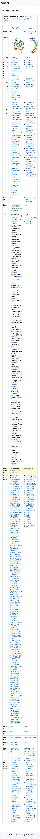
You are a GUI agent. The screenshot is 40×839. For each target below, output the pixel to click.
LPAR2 (12, 589)
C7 (10, 470)
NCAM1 (12, 604)
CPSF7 (12, 518)
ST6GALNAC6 (14, 672)
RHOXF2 (19, 653)
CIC (16, 512)
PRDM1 (12, 631)
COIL (16, 516)
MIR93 (32, 509)
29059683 (14, 227)
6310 (11, 726)
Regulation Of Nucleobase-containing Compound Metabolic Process (15, 769)
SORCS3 (19, 666)
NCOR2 (12, 606)
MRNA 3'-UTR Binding (30, 82)
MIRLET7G (27, 523)
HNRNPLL (18, 564)
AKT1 (16, 483)
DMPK (12, 529)
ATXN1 (16, 27)
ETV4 (11, 543)
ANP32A (18, 485)
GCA (11, 556)
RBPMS (12, 651)
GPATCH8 (18, 558)
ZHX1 (17, 716)
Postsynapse (15, 75)
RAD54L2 (18, 644)
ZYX (20, 723)
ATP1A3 (12, 490)
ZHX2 (11, 717)
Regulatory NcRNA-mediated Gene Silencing (31, 784)
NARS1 (17, 602)
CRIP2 (12, 520)
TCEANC (12, 683)
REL (15, 653)
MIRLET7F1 (27, 520)
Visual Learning (16, 136)
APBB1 (12, 487)
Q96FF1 (17, 744)
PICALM (12, 620)
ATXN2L (12, 494)
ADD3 (16, 481)
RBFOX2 (12, 650)
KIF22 (18, 578)
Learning (14, 128)
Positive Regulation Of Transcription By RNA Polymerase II (16, 163)
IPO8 (11, 573)
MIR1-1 (26, 479)
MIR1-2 (31, 479)
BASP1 (12, 496)
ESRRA (16, 542)
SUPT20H (13, 677)
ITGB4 (18, 573)
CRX (18, 520)
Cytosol (13, 64)
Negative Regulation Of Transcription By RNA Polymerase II (16, 106)
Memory (13, 130)
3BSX (29, 752)
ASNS (17, 488)
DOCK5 (12, 531)
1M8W (29, 748)
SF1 (20, 659)
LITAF (15, 587)
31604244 (15, 373)
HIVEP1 (12, 564)
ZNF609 (17, 719)
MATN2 (18, 593)
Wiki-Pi (5, 3)
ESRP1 (12, 542)
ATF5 (20, 488)
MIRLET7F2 (27, 521)
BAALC (17, 494)
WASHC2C (18, 706)
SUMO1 (17, 675)
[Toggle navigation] (36, 3)
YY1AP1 (12, 712)
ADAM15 (17, 479)
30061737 (14, 221)
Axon (27, 68)
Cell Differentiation (30, 125)
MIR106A (27, 481)
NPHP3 (12, 609)
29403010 (14, 386)
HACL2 (12, 562)
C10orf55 (12, 503)
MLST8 (12, 598)
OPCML (12, 615)
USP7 (19, 703)
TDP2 (11, 684)
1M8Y (25, 750)
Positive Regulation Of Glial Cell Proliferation (15, 191)
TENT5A (16, 684)
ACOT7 (12, 479)
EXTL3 (15, 543)
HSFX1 (12, 567)
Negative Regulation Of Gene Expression (31, 806)
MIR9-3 (31, 507)
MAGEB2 (19, 591)
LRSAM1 (16, 589)
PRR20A (17, 631)
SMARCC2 (13, 666)
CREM (16, 518)
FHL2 (18, 549)
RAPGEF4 (13, 648)
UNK (11, 703)
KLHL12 (16, 580)
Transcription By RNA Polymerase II (16, 119)
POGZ (11, 626)
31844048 (14, 337)
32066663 (14, 269)
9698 (25, 726)
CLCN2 (17, 514)
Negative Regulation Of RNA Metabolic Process (15, 816)
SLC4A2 (18, 662)
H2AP (16, 560)
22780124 (14, 273)
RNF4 (20, 655)
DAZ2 (11, 523)
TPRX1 (12, 692)
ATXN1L (12, 492)
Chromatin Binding (14, 82)
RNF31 (16, 655)
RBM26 (17, 650)
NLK (20, 607)
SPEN (15, 668)
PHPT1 (12, 618)
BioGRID (15, 19)
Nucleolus (14, 61)
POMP (12, 628)
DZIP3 (16, 531)
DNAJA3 (16, 529)
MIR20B (31, 499)
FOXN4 (12, 553)
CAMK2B (17, 505)
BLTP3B (17, 499)
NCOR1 (17, 604)
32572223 (14, 298)
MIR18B (30, 490)
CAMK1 (12, 505)
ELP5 (11, 538)
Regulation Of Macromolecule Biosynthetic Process (16, 792)
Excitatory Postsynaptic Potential (15, 185)
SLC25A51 (13, 662)
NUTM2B (12, 613)
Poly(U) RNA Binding (15, 89)
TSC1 (15, 695)
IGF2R (12, 571)
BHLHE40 (17, 498)
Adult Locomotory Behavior (16, 133)
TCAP (16, 681)
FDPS (15, 549)
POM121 (16, 626)
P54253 (12, 744)
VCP (11, 705)
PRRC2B (18, 637)
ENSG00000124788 (15, 737)
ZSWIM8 (12, 723)
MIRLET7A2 (27, 512)
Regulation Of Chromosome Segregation (30, 145)
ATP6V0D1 (18, 490)
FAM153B (12, 545)
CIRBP (20, 512)
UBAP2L (16, 697)
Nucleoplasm (15, 59)
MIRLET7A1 (32, 510)
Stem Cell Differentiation (30, 136)
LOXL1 (19, 587)
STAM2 (16, 673)
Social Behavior (16, 137)
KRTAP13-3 (13, 585)
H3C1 (20, 560)
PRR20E (17, 635)
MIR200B (27, 498)
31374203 (14, 245)
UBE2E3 (12, 699)
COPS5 (31, 477)
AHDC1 (12, 483)
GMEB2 (12, 558)
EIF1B (16, 534)
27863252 (19, 287)
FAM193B (12, 547)
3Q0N (29, 753)
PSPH (16, 639)
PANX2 (12, 617)
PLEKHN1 (13, 624)
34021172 (14, 458)
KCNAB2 (12, 576)
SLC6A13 (17, 664)
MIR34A (31, 505)
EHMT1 (17, 532)
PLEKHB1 (19, 622)
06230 (26, 732)
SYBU (11, 679)
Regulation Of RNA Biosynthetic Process (16, 782)
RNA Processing (16, 123)
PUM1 (30, 27)
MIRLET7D (27, 516)
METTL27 (19, 596)
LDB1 (11, 587)
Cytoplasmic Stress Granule (30, 65)
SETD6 (16, 659)
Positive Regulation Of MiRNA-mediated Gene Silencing (31, 173)
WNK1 (11, 708)
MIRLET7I (27, 525)
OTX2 (16, 615)
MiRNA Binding (30, 86)
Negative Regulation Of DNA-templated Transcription (16, 155)
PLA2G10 (12, 622)
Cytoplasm (14, 62)
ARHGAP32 (18, 487)
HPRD (27, 19)
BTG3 (16, 501)
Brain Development (15, 125)
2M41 (15, 748)
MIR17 (26, 490)
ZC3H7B (17, 714)
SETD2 (12, 659)
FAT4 (11, 549)
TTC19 (20, 695)
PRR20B (12, 633)
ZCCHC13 (13, 716)
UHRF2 (17, 701)
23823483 (15, 359)
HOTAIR (12, 565)
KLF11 (12, 580)
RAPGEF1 (16, 646)
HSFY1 (16, 567)
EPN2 (17, 540)
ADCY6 (12, 481)
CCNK (18, 507)
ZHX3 (15, 717)
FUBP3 (16, 553)
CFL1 (18, 510)
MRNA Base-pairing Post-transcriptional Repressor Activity (30, 791)
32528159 (14, 232)
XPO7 (16, 472)
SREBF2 (18, 670)
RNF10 (12, 655)
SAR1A (12, 657)
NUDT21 (12, 611)
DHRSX (16, 525)
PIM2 (16, 620)
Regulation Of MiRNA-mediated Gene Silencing (31, 150)
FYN (20, 553)
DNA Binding (15, 79)
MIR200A (32, 496)
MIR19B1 (33, 494)
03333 (11, 732)
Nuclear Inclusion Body (16, 72)
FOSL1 (16, 551)
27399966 (14, 432)
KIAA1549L (13, 578)
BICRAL (12, 499)
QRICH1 (12, 642)
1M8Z (29, 750)
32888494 (14, 342)
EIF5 (35, 477)
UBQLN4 (12, 701)
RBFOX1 (19, 648)
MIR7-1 (26, 507)
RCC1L (17, 651)
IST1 (14, 573)
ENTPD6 (12, 540)
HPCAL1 (17, 565)
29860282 (14, 263)
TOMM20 (17, 688)
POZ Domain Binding (15, 93)
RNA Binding (15, 84)
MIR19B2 (27, 496)
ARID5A (12, 488)
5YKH (29, 755)
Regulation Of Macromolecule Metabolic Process (16, 807)
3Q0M (26, 753)
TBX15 (12, 681)
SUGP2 (12, 675)
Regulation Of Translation (30, 103)
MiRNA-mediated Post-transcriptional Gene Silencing (31, 763)
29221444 (14, 258)
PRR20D (12, 635)
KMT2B (16, 582)
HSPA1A (17, 569)
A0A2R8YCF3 (14, 743)
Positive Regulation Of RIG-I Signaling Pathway (30, 165)
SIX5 (16, 661)
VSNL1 (15, 705)
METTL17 (12, 596)
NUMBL (17, 611)
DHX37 (12, 527)
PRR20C (17, 633)
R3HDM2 (12, 644)
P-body (28, 57)
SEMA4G (17, 657)
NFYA (16, 606)
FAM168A (19, 545)
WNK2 (16, 708)
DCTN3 (12, 525)
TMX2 (17, 686)
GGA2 (19, 556)
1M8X (33, 748)
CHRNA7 (12, 512)
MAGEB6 (12, 593)
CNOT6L (14, 470)
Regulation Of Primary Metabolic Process (15, 800)
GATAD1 (17, 554)
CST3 (15, 521)
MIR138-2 (33, 485)
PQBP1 (17, 629)
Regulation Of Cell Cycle (30, 140)
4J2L (18, 750)
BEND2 (12, 498)
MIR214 (30, 501)
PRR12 (32, 525)
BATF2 (16, 496)
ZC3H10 (12, 714)
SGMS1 (12, 661)
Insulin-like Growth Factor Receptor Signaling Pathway (15, 172)
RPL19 (12, 472)
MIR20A (26, 499)
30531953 (14, 284)
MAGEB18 (13, 591)
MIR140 (26, 487)
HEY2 (16, 562)
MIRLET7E (27, 518)
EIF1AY (12, 534)
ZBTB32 (17, 712)
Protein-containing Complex (16, 69)
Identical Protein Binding (16, 98)
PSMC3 (12, 639)
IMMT (18, 571)
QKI (20, 640)
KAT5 (11, 575)
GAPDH (12, 554)
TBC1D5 (16, 679)
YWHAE (12, 710)
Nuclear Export (15, 181)
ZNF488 (12, 719)
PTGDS (12, 640)
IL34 (15, 571)
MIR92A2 (27, 509)
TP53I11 (15, 690)
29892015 (14, 223)
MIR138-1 (27, 485)
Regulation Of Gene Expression (16, 787)
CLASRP (12, 514)
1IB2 (25, 748)
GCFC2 (15, 556)
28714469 (14, 434)
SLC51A (12, 664)
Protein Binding (16, 86)
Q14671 (26, 743)
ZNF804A (12, 721)
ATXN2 (17, 492)
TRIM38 (17, 694)
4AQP (11, 750)
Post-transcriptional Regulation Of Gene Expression (31, 114)
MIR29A (30, 503)
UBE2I (17, 699)
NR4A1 (16, 609)
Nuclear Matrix (15, 66)
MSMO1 (16, 598)
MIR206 (32, 498)
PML (17, 624)
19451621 (14, 218)
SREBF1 (12, 670)
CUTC (19, 521)
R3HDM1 (17, 642)
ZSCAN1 (18, 721)
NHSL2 (12, 607)
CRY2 (11, 521)
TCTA (17, 683)
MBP (11, 595)
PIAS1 (16, 618)
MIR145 (26, 488)
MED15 (15, 595)
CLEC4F (12, 516)
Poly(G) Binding (16, 95)
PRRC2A (12, 637)
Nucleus (13, 57)
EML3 (15, 538)
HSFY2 (12, 569)
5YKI (33, 755)
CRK (15, 520)
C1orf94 (17, 503)
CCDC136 (12, 507)
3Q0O (33, 753)
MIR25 (26, 503)
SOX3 (11, 668)
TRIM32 (12, 694)
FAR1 (17, 547)
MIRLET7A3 (27, 514)
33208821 (15, 313)
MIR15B (31, 488)
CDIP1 (12, 509)
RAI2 (11, 646)
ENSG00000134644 (30, 737)
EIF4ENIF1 (17, 536)
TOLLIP (12, 688)
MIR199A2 (27, 494)
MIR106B (32, 481)
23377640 (14, 355)
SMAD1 (26, 527)
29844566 (19, 276)
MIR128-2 (32, 483)
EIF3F (11, 536)
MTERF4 (16, 600)
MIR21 (26, 501)
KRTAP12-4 (13, 584)
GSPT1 (12, 560)
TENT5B (12, 686)
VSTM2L (12, 706)
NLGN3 (16, 607)
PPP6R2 (12, 629)
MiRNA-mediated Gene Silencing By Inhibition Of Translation (31, 816)
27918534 (19, 414)
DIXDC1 (16, 527)
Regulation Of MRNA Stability (30, 133)
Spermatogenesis (31, 106)
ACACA (17, 477)
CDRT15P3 (13, 510)
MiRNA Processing (29, 129)
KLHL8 (12, 582)
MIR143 (31, 487)
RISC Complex (30, 759)
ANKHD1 (12, 485)
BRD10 (12, 501)
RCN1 (11, 653)
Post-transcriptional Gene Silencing (30, 121)
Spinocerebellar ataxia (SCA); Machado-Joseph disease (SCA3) (16, 207)
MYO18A (12, 602)
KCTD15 (17, 576)
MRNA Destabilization (30, 155)
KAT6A (15, 575)
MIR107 (26, 483)
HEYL (20, 562)
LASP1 (19, 585)
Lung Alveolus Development (15, 178)
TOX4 (11, 690)
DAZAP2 (15, 523)
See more (12, 821)
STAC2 (12, 673)
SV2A (17, 677)
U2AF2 (12, 697)
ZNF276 (19, 717)
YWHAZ (17, 710)
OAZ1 (17, 613)
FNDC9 (12, 551)
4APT (19, 748)
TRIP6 (11, 695)
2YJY (33, 750)
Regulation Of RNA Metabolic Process (15, 761)
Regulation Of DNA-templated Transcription (16, 113)
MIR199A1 (27, 492)
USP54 (15, 703)
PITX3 (19, 470)
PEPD (16, 617)
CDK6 (15, 509)
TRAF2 (16, 692)
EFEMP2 (12, 532)
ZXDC (17, 723)
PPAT (15, 628)
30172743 (14, 439)
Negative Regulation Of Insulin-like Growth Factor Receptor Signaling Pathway (15, 144)
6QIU (11, 752)
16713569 (28, 16)
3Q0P (25, 755)
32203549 (19, 317)
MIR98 (26, 510)
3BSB (25, 752)
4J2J (15, 750)
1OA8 (11, 748)
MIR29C (26, 505)
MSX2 (11, 600)
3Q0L (33, 752)
